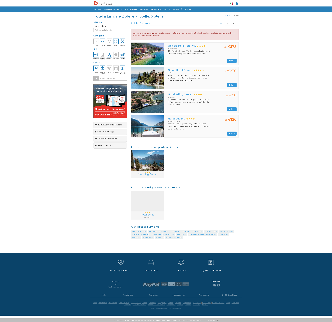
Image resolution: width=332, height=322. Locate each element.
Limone (178, 303)
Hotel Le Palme (196, 231)
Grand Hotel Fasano (180, 70)
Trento (205, 305)
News (167, 9)
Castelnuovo (124, 303)
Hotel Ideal (175, 231)
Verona (180, 305)
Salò (228, 303)
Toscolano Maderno (156, 305)
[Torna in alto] (324, 314)
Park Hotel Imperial (139, 231)
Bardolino (103, 303)
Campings (153, 295)
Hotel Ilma (185, 231)
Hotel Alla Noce (155, 234)
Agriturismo (204, 295)
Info (231, 61)
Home (227, 16)
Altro (188, 9)
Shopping (156, 9)
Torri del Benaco (139, 305)
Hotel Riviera (223, 234)
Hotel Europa (181, 234)
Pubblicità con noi (115, 287)
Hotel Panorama (211, 231)
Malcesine (187, 303)
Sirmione (235, 303)
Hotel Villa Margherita (174, 237)
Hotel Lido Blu (176, 118)
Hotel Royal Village (226, 231)
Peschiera (206, 303)
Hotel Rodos (136, 237)
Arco (95, 303)
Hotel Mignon (211, 234)
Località (177, 9)
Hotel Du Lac (164, 231)
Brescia (188, 305)
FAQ (115, 284)
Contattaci (115, 281)
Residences (128, 295)
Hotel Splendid (148, 237)
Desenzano (136, 303)
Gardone (152, 303)
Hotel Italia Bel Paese (196, 234)
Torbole (127, 305)
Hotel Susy (160, 237)
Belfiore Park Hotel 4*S (182, 45)
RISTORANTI (131, 9)
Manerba (197, 303)
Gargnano (162, 303)
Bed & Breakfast (229, 295)
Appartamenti (179, 295)
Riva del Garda (218, 303)
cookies (198, 320)
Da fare (144, 9)
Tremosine (171, 305)
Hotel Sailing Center (180, 94)
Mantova (196, 305)
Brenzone (113, 303)
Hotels (97, 9)
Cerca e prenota (113, 9)
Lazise (170, 303)
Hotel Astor (152, 231)
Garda (144, 303)
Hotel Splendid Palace (140, 234)
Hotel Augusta (168, 234)
